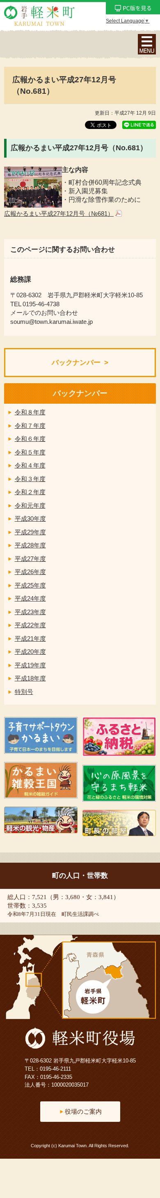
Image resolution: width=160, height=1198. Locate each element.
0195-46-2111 (55, 1069)
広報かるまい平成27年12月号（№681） (59, 213)
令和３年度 (30, 478)
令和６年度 (30, 438)
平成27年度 (30, 558)
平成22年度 (30, 625)
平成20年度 (30, 651)
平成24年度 (30, 598)
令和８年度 (30, 412)
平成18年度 (30, 678)
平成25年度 (30, 585)
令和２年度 (30, 491)
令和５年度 (30, 452)
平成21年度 (30, 638)
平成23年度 (30, 611)
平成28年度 (30, 545)
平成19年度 (30, 665)
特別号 (24, 691)
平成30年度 (30, 518)
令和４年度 (30, 465)
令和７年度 (30, 425)
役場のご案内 (83, 1111)
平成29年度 (30, 532)
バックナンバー (76, 362)
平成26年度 (30, 571)
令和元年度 (30, 505)
